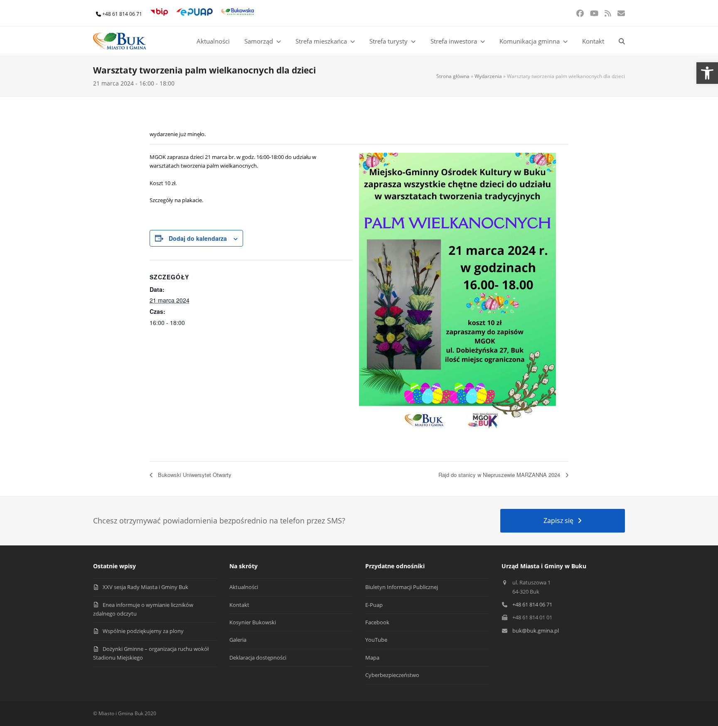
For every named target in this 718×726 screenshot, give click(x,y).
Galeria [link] (237, 639)
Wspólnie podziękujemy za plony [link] (143, 631)
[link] (707, 73)
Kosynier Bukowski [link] (252, 622)
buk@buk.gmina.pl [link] (535, 630)
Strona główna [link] (453, 76)
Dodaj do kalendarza (198, 238)
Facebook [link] (377, 622)
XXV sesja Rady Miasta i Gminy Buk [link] (145, 587)
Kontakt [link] (239, 605)
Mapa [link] (372, 657)
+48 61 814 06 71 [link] (122, 13)
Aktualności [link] (243, 587)
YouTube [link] (376, 639)
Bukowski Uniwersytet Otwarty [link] (193, 475)
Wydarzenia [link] (488, 76)
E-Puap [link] (374, 605)
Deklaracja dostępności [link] (257, 657)
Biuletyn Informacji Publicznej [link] (401, 587)
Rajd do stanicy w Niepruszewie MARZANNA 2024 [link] (500, 475)
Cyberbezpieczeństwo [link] (392, 675)
